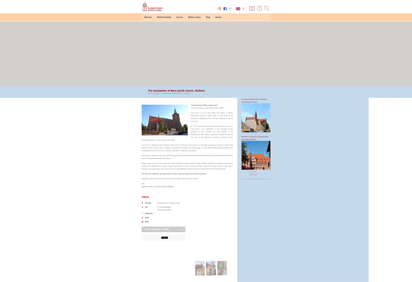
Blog (208, 17)
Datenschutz (253, 174)
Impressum (253, 172)
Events (218, 17)
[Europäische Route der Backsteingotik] (152, 10)
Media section (194, 17)
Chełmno (157, 93)
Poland (150, 93)
